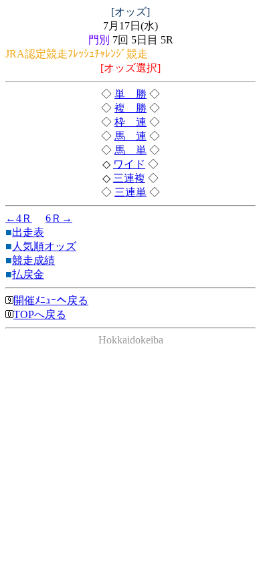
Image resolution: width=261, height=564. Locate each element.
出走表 (28, 232)
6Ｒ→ (59, 218)
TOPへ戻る (39, 314)
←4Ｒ (18, 218)
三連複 (129, 178)
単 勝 (130, 94)
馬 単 (130, 150)
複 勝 (130, 108)
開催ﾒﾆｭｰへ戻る (50, 300)
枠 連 (130, 122)
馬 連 (130, 136)
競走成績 (33, 260)
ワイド (129, 164)
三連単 (130, 192)
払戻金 (28, 274)
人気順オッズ (44, 246)
